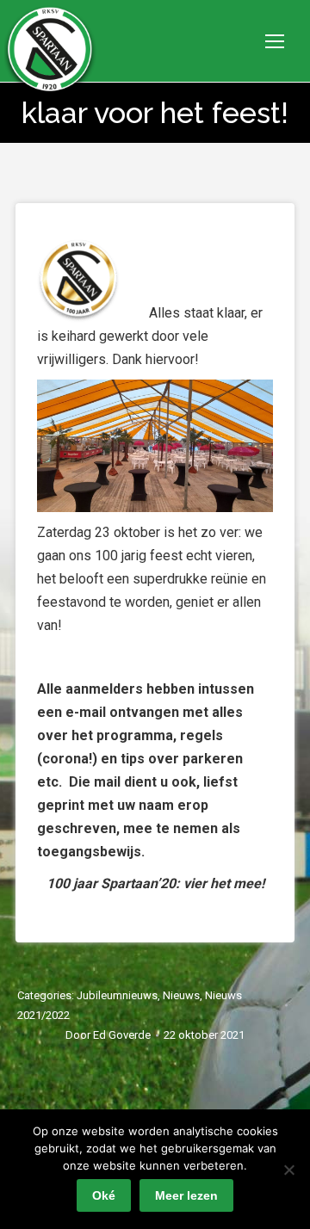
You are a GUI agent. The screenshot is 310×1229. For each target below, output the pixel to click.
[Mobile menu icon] (275, 41)
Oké (103, 1195)
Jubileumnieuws (117, 995)
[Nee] (288, 1169)
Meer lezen (186, 1195)
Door (108, 1034)
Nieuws (181, 995)
